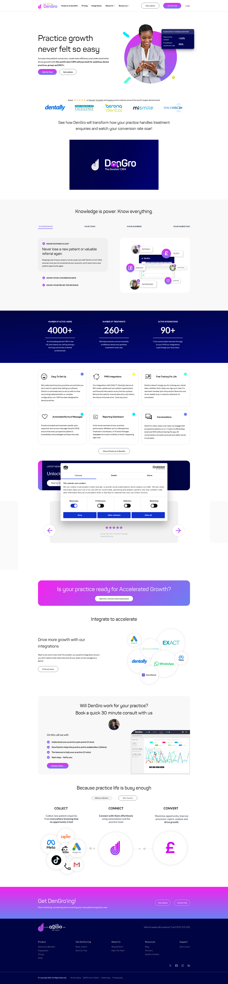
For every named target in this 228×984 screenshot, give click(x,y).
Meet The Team (118, 950)
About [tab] (149, 475)
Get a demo (150, 6)
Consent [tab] (78, 475)
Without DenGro (101, 798)
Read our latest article (60, 483)
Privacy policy (117, 978)
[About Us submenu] (114, 5)
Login (187, 6)
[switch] (100, 506)
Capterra (110, 100)
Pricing (41, 954)
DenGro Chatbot (152, 954)
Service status (75, 978)
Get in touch (185, 947)
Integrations (43, 950)
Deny (80, 515)
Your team (89, 226)
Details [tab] (114, 475)
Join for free (172, 6)
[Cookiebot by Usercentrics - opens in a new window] (154, 467)
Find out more (48, 669)
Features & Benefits (46, 947)
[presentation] (50, 530)
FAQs (40, 958)
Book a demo (81, 947)
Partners (149, 950)
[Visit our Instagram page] (182, 966)
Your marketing (181, 226)
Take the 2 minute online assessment (114, 598)
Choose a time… (57, 766)
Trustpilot (99, 100)
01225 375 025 (182, 927)
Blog (147, 947)
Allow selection (114, 515)
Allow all (148, 515)
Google (92, 100)
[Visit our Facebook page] (176, 966)
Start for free (81, 950)
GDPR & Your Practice (91, 978)
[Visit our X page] (170, 966)
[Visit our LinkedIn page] (189, 966)
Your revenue (46, 226)
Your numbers (134, 226)
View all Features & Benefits (114, 451)
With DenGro (128, 798)
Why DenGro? (117, 947)
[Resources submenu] (128, 5)
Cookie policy (106, 978)
